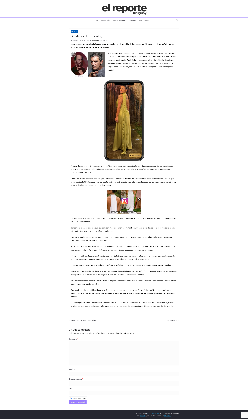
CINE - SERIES (74, 31)
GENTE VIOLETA (144, 20)
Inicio (96, 20)
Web (70, 388)
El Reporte (86, 40)
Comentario (73, 339)
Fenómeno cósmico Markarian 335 (85, 320)
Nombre (72, 369)
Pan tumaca (172, 320)
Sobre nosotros (119, 20)
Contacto (132, 20)
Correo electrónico (76, 379)
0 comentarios (104, 40)
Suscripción (105, 20)
